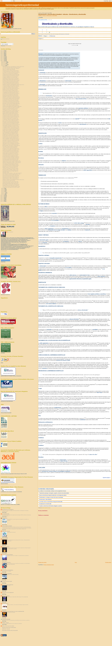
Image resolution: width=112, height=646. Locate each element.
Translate (9, 45)
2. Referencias (52, 36)
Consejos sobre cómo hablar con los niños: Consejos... (11, 187)
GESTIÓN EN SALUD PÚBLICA (8, 509)
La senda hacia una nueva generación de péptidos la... (11, 128)
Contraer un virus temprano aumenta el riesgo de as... (11, 105)
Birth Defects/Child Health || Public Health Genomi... (11, 183)
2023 (3, 53)
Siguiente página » (106, 477)
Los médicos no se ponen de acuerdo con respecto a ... (11, 72)
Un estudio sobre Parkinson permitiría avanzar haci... (11, 157)
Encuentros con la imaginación (8, 592)
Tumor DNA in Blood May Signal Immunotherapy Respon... (12, 67)
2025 (3, 51)
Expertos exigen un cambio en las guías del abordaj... (11, 130)
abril (3, 191)
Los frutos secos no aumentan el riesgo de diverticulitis (50, 501)
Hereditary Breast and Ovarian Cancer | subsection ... (11, 185)
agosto (4, 65)
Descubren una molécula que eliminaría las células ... (11, 158)
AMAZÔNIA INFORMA (6, 619)
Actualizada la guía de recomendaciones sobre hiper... (11, 75)
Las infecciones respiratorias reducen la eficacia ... (11, 87)
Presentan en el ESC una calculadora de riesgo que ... (11, 102)
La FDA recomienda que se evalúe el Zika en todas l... (11, 71)
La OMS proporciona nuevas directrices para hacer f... (11, 93)
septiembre (4, 64)
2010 (3, 200)
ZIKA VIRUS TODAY (6, 172)
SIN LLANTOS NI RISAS (11, 612)
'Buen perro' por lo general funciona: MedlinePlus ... (11, 73)
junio (3, 189)
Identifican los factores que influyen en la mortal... (10, 89)
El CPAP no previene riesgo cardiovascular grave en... (11, 88)
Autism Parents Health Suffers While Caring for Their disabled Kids (17, 596)
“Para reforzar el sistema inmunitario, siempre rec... (11, 163)
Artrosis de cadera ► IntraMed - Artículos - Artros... (11, 169)
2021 (3, 55)
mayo (4, 190)
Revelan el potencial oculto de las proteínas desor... (11, 95)
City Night (8, 585)
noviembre (4, 62)
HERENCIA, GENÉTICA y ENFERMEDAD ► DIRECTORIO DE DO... (14, 66)
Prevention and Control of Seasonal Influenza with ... (11, 170)
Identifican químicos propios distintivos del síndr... (10, 113)
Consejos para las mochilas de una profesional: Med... (11, 74)
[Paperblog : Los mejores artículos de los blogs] (4, 314)
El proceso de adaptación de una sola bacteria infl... (11, 76)
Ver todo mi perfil (4, 250)
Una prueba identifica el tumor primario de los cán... (11, 159)
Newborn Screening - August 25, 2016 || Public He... (11, 178)
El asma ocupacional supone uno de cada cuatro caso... (11, 124)
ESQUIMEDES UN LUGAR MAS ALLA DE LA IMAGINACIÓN (13, 611)
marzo (4, 192)
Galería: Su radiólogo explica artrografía (9, 69)
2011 (3, 199)
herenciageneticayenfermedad (22, 5)
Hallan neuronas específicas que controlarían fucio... (11, 114)
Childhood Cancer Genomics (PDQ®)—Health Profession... (12, 161)
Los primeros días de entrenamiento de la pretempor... (11, 122)
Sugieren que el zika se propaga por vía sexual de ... (11, 142)
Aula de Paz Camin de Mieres (7, 554)
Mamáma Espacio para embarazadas (9, 627)
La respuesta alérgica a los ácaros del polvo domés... (11, 151)
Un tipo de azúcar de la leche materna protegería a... (11, 152)
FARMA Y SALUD (5, 622)
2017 (3, 59)
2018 (3, 58)
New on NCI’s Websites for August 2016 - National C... (11, 68)
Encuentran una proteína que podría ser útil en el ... (11, 108)
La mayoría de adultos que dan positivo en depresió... (11, 85)
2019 (3, 57)
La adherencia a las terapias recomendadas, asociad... (11, 129)
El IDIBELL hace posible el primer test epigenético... (11, 131)
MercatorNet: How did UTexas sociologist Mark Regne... (11, 103)
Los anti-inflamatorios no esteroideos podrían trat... (11, 132)
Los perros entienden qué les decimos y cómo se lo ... (11, 82)
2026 (3, 50)
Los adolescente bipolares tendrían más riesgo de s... (11, 86)
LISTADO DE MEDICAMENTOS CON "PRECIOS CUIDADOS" (12, 623)
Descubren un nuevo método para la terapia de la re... (11, 148)
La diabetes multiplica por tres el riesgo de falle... (10, 77)
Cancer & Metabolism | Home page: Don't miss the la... (11, 138)
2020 (3, 56)
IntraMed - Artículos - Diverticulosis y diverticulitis (47, 15)
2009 (3, 201)
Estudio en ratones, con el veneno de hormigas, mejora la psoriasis (17, 604)
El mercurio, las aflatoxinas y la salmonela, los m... (10, 141)
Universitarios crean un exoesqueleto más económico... (11, 143)
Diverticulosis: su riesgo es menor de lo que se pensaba (51, 497)
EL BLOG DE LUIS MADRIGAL (7, 570)
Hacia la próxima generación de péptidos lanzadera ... (11, 165)
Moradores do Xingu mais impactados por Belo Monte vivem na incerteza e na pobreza (15, 620)
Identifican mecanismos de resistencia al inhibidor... (11, 111)
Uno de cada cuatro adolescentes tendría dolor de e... (11, 91)
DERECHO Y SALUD (6, 531)
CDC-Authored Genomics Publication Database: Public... (11, 186)
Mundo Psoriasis (5, 603)
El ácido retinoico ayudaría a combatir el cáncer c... (11, 90)
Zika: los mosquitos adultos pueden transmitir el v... (11, 120)
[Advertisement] (48, 553)
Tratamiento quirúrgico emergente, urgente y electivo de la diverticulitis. (54, 493)
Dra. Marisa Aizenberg (6, 562)
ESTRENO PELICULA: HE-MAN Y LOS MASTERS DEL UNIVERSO (18, 555)
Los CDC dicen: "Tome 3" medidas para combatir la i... (11, 119)
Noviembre (4, 582)
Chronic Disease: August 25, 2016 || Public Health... (11, 181)
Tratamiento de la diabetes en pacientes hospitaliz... (11, 168)
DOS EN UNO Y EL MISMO (6, 571)
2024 (3, 52)
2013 (3, 197)
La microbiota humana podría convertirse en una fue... (11, 126)
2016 (3, 60)
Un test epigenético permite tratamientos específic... (11, 164)
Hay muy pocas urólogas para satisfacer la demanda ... (11, 107)
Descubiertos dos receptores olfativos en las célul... (11, 134)
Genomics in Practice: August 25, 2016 (9, 180)
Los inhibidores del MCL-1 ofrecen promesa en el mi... (11, 127)
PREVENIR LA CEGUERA (7, 573)
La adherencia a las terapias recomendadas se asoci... (11, 149)
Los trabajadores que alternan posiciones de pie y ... (11, 92)
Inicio (76, 562)
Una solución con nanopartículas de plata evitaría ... (11, 94)
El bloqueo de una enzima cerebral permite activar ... (11, 144)
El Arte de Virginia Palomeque (7, 584)
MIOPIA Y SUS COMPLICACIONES (12, 574)
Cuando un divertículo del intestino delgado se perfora (50, 505)
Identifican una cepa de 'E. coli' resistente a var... (10, 109)
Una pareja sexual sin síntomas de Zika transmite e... (11, 70)
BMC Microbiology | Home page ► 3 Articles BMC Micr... (11, 145)
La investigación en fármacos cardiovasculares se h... (11, 110)
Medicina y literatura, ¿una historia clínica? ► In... (10, 167)
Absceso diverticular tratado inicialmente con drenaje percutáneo (52, 495)
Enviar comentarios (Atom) (49, 564)
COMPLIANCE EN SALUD (11, 532)
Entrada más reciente (42, 562)
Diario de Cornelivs (5, 546)
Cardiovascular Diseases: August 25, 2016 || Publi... (11, 182)
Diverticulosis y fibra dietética (45, 499)
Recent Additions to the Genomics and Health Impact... (11, 184)
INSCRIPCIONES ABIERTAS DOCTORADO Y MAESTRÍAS (12, 106)
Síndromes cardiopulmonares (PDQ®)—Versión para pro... (12, 162)
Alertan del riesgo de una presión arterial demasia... (11, 81)
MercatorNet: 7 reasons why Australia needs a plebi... (11, 121)
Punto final (3, 593)
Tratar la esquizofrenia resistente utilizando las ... (10, 147)
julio (3, 188)
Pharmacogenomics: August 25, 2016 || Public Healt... (11, 177)
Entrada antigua (108, 562)
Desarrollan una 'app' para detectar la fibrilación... (10, 146)
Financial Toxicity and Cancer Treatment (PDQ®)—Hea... (12, 160)
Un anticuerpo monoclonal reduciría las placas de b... (11, 83)
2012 (3, 198)
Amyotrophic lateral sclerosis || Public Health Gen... (11, 171)
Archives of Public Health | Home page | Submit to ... (11, 104)
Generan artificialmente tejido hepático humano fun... (11, 112)
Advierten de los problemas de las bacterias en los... (11, 150)
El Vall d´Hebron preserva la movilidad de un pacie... (11, 123)
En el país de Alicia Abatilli (7, 581)
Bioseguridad (4, 518)
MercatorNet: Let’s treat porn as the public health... (10, 166)
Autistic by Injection (5, 595)
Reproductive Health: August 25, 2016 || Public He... (11, 176)
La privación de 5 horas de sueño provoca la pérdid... (11, 139)
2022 (3, 54)
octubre (4, 63)
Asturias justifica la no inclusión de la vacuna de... (10, 153)
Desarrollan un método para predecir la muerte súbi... (11, 140)
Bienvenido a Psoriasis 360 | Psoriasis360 (10, 630)
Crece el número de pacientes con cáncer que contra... (11, 101)
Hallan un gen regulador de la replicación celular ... (10, 133)
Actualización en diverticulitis (45, 503)
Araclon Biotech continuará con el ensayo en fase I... (11, 125)
